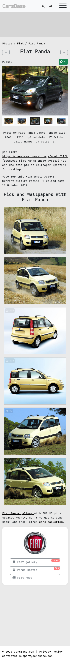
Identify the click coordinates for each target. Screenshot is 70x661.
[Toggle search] (43, 6)
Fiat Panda (36, 43)
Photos (7, 43)
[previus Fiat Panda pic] (6, 52)
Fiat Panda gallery (18, 513)
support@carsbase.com (36, 656)
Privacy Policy (51, 651)
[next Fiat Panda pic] (64, 52)
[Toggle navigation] (62, 6)
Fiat (20, 43)
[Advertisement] (35, 24)
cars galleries (51, 522)
